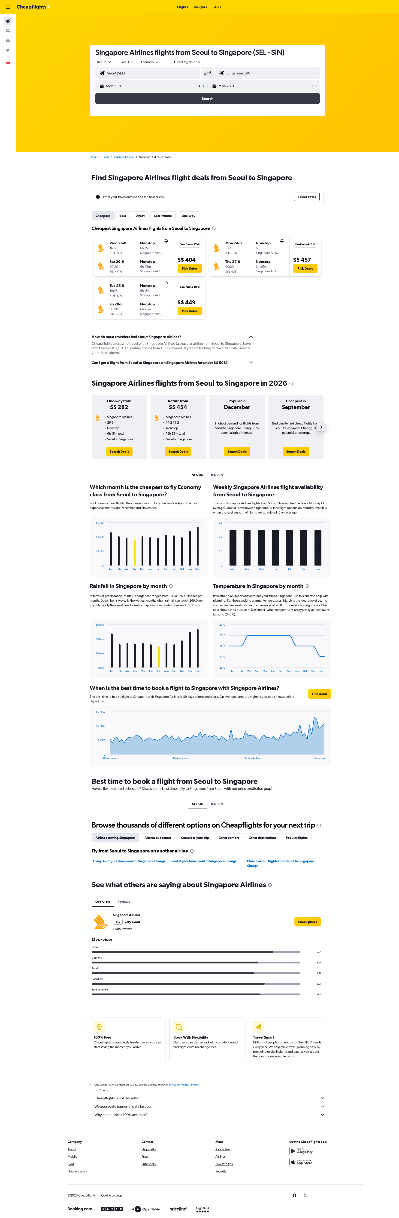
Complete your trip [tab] (195, 838)
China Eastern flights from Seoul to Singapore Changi (280, 863)
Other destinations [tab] (262, 838)
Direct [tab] (140, 216)
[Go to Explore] (8, 50)
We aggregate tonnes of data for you (122, 1106)
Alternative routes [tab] (158, 838)
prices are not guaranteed (184, 1084)
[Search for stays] (8, 31)
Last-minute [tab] (163, 216)
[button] (8, 7)
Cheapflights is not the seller (116, 1098)
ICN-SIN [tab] (217, 475)
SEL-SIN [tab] (198, 475)
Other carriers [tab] (229, 838)
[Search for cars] (8, 40)
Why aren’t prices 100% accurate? (121, 1115)
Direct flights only (187, 62)
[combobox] (104, 62)
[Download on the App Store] (301, 1162)
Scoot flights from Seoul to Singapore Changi (203, 861)
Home (93, 157)
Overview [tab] (102, 902)
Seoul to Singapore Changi (118, 157)
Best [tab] (122, 216)
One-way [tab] (188, 216)
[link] (119, 451)
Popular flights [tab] (297, 838)
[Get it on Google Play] (301, 1151)
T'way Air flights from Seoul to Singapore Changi (129, 861)
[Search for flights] (8, 21)
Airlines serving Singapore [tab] (115, 838)
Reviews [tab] (124, 902)
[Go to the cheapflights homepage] (34, 7)
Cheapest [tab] (103, 216)
